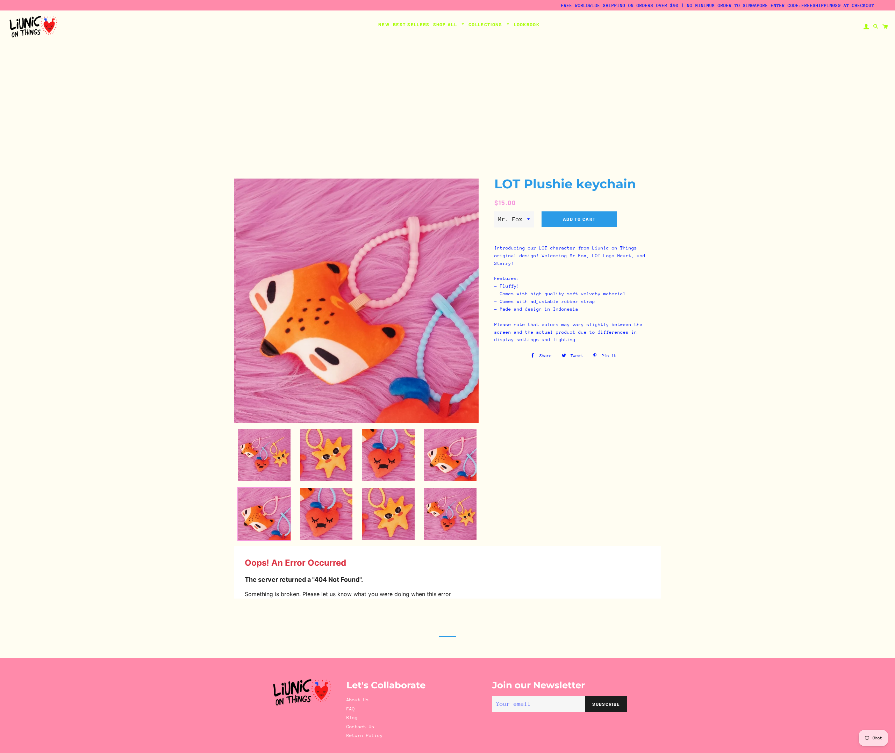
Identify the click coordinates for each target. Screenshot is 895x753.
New (383, 24)
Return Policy (364, 735)
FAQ (350, 708)
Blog (352, 717)
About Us (357, 699)
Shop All (446, 24)
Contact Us (360, 726)
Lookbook (526, 24)
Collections (486, 24)
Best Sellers (411, 24)
